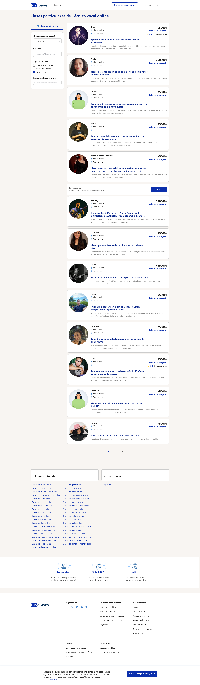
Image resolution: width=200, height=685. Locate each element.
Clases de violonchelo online (75, 516)
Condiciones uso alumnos (111, 620)
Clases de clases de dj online (44, 547)
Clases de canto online (73, 488)
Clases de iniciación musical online (47, 491)
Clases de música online (42, 485)
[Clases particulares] (39, 8)
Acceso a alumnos (141, 620)
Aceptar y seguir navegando (142, 673)
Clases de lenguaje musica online (46, 495)
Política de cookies (108, 607)
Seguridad (104, 624)
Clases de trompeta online (43, 530)
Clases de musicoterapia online (45, 537)
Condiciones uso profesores (112, 616)
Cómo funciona (139, 611)
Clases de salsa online (41, 519)
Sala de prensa (139, 633)
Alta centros (71, 656)
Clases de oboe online (41, 544)
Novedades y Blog (107, 648)
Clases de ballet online (72, 523)
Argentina (107, 485)
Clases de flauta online (41, 512)
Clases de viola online (41, 523)
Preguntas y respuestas (110, 652)
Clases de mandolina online (44, 540)
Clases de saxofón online (73, 509)
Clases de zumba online (42, 533)
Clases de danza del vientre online (77, 544)
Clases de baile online (41, 509)
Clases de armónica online (74, 533)
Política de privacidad (109, 611)
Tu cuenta (160, 5)
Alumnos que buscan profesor (79, 652)
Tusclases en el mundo (143, 629)
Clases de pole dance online (75, 540)
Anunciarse (147, 5)
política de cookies (51, 679)
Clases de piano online (41, 488)
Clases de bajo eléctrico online (76, 505)
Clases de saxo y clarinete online (77, 537)
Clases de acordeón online (43, 526)
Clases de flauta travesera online (77, 526)
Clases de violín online (72, 491)
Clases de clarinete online (74, 519)
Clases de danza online (42, 498)
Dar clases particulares (124, 5)
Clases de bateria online (73, 502)
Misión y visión (139, 624)
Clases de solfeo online (42, 505)
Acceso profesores (141, 616)
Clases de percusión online (74, 512)
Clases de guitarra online (74, 485)
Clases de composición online (76, 495)
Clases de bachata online (74, 530)
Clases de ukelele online (42, 502)
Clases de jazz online (40, 516)
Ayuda (136, 607)
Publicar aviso (159, 189)
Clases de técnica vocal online (76, 498)
